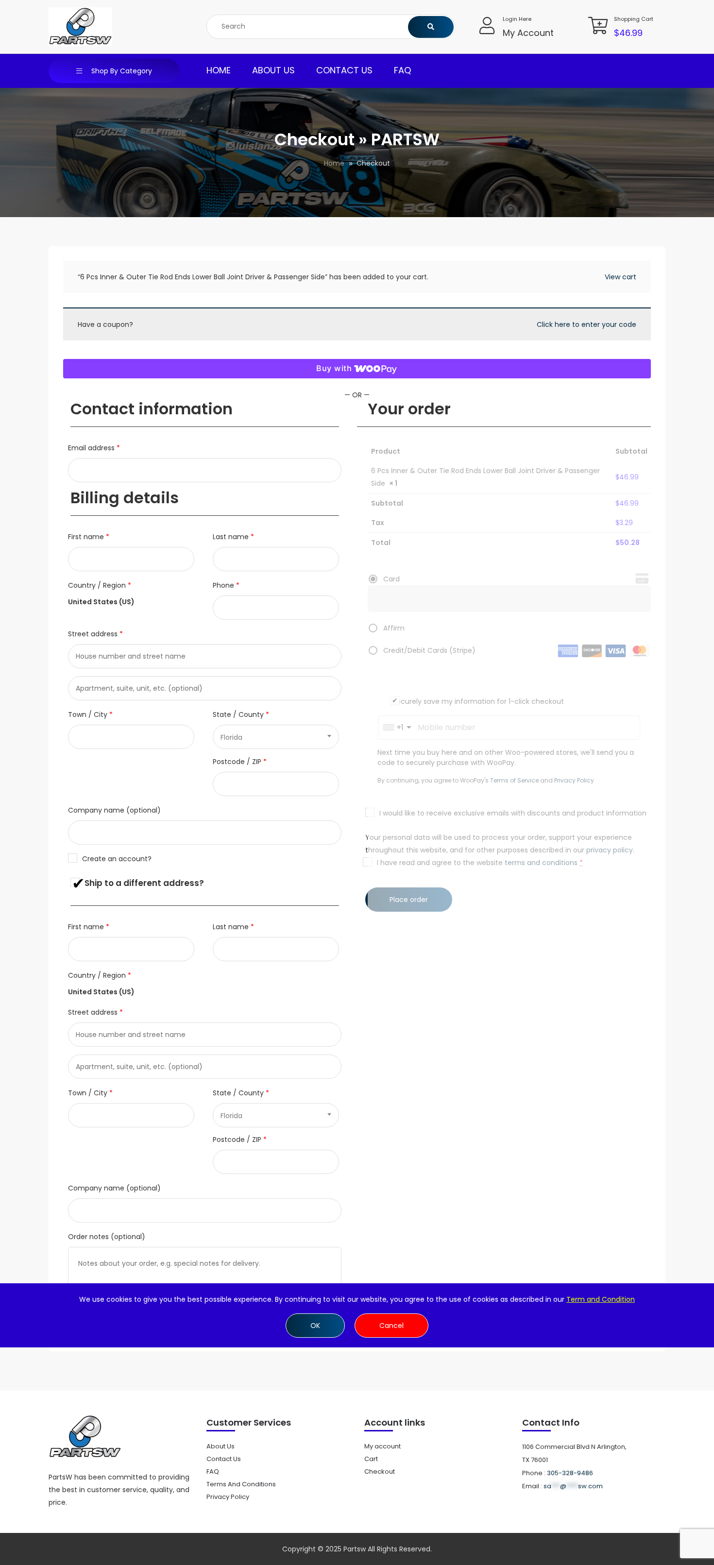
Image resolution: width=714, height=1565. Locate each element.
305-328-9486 (570, 1473)
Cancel (391, 1325)
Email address (94, 448)
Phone (226, 585)
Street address (95, 634)
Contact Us (344, 70)
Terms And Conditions (241, 1484)
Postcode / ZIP (240, 761)
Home (218, 70)
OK (315, 1325)
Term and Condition (600, 1299)
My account (382, 1446)
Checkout (379, 1471)
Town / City (90, 714)
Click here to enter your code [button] (586, 324)
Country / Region (99, 585)
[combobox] (276, 737)
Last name (233, 537)
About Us (273, 70)
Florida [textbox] (231, 737)
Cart (371, 1458)
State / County (241, 714)
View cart (620, 277)
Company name (114, 810)
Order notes (106, 1237)
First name (88, 537)
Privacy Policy (227, 1496)
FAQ (402, 70)
